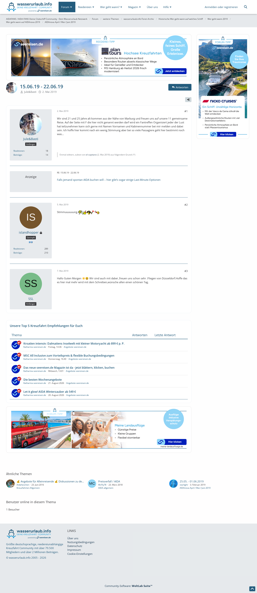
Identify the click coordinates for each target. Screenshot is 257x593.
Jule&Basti (30, 92)
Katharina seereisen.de (34, 346)
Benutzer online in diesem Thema (31, 502)
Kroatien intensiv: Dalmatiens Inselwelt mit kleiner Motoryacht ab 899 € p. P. (73, 343)
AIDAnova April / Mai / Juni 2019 (195, 487)
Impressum (74, 549)
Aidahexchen (23, 484)
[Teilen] (188, 99)
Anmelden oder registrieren (221, 7)
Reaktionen (18, 150)
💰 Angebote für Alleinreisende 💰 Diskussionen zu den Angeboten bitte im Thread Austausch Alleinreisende (82, 481)
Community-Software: (128, 586)
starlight (184, 484)
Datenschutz (74, 546)
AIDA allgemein (105, 487)
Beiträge (17, 154)
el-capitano (91, 154)
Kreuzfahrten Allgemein (28, 487)
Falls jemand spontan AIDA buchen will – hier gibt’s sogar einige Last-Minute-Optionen (108, 179)
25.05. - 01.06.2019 (192, 481)
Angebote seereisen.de (75, 346)
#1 (186, 111)
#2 (186, 204)
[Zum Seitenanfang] (252, 588)
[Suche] (245, 7)
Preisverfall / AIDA (109, 481)
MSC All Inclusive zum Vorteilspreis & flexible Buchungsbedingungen (68, 355)
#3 (186, 271)
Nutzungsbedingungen (80, 542)
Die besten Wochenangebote (42, 380)
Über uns (72, 538)
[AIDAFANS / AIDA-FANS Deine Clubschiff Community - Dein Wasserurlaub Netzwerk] (29, 8)
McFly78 (102, 484)
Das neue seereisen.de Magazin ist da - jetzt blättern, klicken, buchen (69, 368)
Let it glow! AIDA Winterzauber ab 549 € (49, 392)
